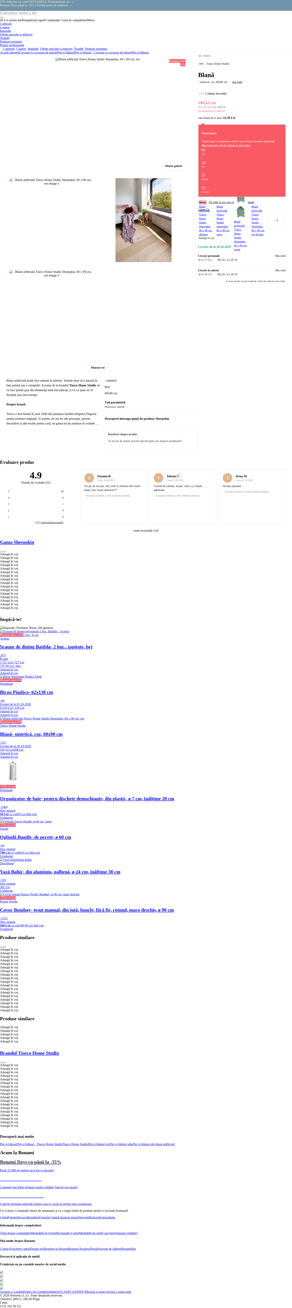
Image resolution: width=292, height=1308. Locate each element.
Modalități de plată (90, 1233)
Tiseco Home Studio (75, 1144)
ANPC (67, 1292)
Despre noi (37, 1248)
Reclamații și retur (67, 1233)
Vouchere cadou (20, 1248)
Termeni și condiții (11, 1292)
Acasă (4, 52)
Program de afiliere (109, 1248)
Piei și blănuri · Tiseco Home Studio (39, 1144)
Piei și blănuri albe (121, 1144)
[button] (231, 238)
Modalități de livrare (43, 1233)
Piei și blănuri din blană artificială (154, 1144)
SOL (60, 1292)
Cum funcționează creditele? (120, 1233)
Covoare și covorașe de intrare (38, 52)
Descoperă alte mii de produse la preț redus (226, 145)
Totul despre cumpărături (15, 1233)
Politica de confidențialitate (40, 1292)
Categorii (13, 52)
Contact (5, 1248)
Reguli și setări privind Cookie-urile (109, 1292)
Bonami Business (79, 1248)
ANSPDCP (79, 1292)
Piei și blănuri (82, 52)
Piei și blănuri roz (99, 1144)
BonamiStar (128, 1248)
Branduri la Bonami (56, 1248)
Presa (93, 1248)
